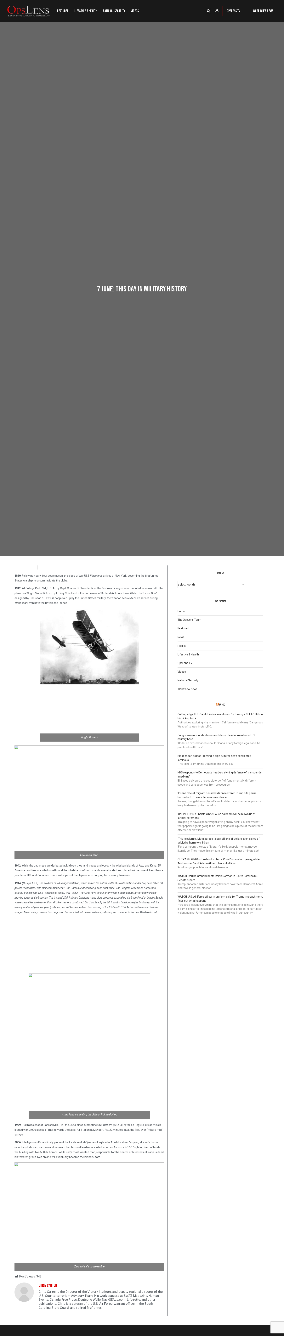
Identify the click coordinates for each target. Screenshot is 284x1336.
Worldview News (187, 689)
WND (222, 704)
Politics (182, 645)
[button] (208, 11)
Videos (135, 11)
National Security (114, 11)
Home (181, 611)
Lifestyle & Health (85, 11)
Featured (63, 11)
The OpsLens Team (189, 619)
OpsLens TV (185, 663)
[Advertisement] (89, 713)
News (181, 637)
